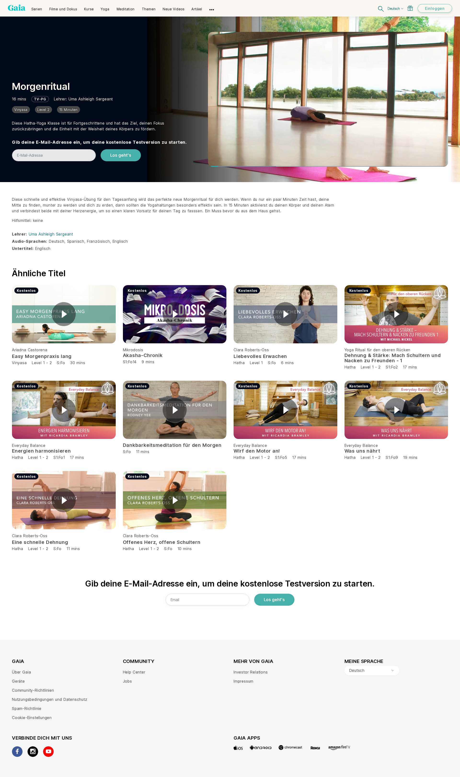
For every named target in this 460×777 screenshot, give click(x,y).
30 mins (77, 362)
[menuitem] (36, 7)
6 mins (287, 362)
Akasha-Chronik (143, 355)
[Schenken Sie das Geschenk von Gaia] (410, 8)
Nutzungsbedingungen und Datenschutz (49, 699)
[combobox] (372, 670)
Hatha (239, 362)
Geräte (18, 681)
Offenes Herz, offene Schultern (162, 542)
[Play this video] (64, 314)
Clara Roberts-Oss (251, 349)
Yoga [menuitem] (105, 9)
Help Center (134, 672)
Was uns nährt (362, 451)
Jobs (127, 681)
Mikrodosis (133, 349)
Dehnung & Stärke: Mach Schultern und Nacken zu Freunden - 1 (393, 357)
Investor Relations (251, 672)
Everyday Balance (29, 445)
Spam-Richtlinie (26, 708)
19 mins (410, 457)
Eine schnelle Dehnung (40, 542)
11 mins (73, 548)
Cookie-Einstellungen (32, 717)
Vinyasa (19, 362)
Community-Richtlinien (33, 690)
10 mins (185, 548)
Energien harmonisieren (41, 451)
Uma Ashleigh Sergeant (91, 99)
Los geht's (120, 155)
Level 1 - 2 (42, 362)
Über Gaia (21, 672)
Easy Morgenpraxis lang (42, 356)
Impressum (243, 681)
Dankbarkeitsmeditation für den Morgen (172, 445)
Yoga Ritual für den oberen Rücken (378, 349)
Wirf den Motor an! (257, 451)
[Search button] (381, 8)
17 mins (410, 367)
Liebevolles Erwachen (260, 356)
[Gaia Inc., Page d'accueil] (16, 8)
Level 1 (256, 362)
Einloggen (435, 8)
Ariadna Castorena (29, 349)
